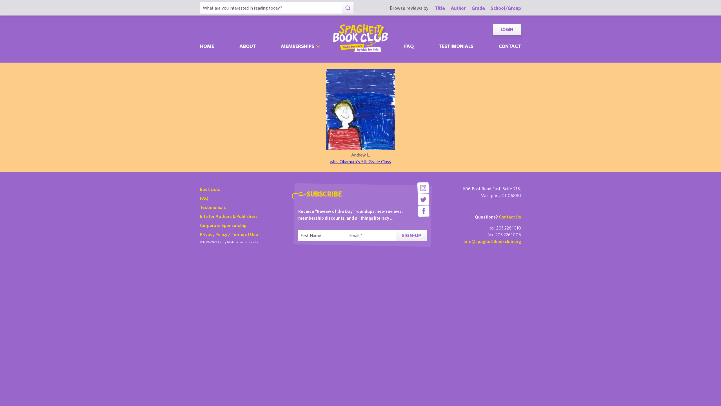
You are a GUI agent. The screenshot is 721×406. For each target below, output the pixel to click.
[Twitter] (423, 199)
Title (440, 8)
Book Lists (210, 189)
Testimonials (456, 46)
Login (507, 29)
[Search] (347, 8)
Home (207, 46)
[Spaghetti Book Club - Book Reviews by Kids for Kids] (360, 38)
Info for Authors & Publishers (229, 216)
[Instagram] (423, 188)
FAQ (204, 198)
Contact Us (510, 216)
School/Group (506, 8)
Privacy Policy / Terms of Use (229, 234)
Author (458, 8)
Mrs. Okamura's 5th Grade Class (360, 161)
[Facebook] (424, 211)
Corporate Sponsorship (223, 225)
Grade (478, 8)
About (247, 46)
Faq (409, 46)
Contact (510, 46)
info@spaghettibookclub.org (492, 241)
